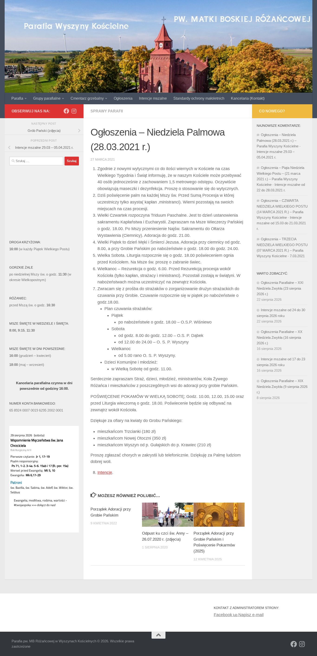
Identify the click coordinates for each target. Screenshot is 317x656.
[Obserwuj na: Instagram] (74, 111)
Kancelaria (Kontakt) (248, 98)
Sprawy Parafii (107, 111)
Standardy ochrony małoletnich (198, 98)
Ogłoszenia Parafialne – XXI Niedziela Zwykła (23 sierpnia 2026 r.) (280, 288)
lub (226, 615)
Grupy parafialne (47, 98)
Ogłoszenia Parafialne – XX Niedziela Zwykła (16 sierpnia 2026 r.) (279, 337)
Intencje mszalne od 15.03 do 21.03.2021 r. (281, 223)
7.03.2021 (297, 256)
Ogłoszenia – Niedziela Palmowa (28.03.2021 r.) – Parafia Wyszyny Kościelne (277, 140)
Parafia (17, 98)
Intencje (104, 472)
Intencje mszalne (153, 98)
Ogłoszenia (123, 98)
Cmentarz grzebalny (87, 98)
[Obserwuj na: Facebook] (66, 111)
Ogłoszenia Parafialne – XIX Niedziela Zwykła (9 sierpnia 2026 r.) (282, 386)
